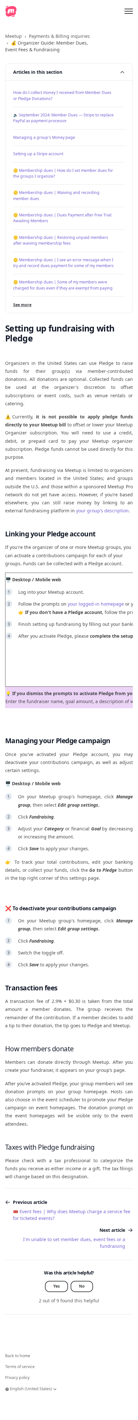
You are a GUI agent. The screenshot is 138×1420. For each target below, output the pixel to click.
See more (22, 304)
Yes (56, 1286)
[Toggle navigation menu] (128, 11)
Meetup (13, 36)
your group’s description (102, 511)
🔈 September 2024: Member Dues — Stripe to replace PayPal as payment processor (63, 117)
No (82, 1286)
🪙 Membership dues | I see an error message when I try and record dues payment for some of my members (63, 262)
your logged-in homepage (96, 604)
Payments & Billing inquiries (59, 36)
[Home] (11, 11)
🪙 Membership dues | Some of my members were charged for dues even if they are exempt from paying (63, 284)
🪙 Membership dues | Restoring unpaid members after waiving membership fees (60, 240)
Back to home (17, 1355)
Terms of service (20, 1366)
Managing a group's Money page (44, 137)
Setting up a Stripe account (38, 153)
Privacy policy (17, 1377)
